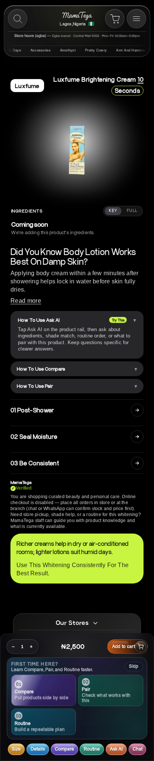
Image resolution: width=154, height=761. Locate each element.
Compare (64, 749)
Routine (92, 749)
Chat (137, 749)
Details (38, 749)
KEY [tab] (113, 211)
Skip (133, 666)
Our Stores (72, 622)
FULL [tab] (132, 211)
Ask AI (116, 749)
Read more (25, 301)
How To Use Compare (41, 369)
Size (16, 749)
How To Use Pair (35, 386)
